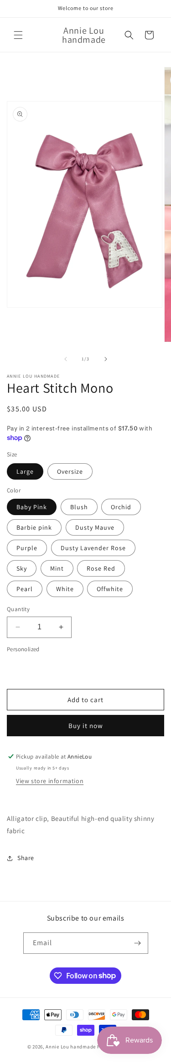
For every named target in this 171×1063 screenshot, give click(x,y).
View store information (49, 781)
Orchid (121, 507)
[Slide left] (66, 359)
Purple (26, 548)
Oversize (70, 471)
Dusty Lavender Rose (93, 548)
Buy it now (85, 725)
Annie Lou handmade (71, 1046)
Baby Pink (31, 507)
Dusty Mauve (94, 527)
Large (25, 471)
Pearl (24, 589)
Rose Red (101, 568)
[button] (18, 35)
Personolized (23, 649)
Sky (21, 568)
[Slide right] (106, 359)
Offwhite (110, 589)
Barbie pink (34, 527)
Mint (57, 568)
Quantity (18, 609)
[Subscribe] (138, 943)
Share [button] (25, 858)
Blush (79, 507)
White (65, 589)
